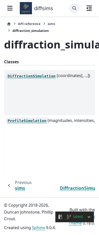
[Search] (74, 8)
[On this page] (89, 8)
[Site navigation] (10, 8)
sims (51, 23)
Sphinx (38, 227)
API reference (29, 23)
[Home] (9, 24)
